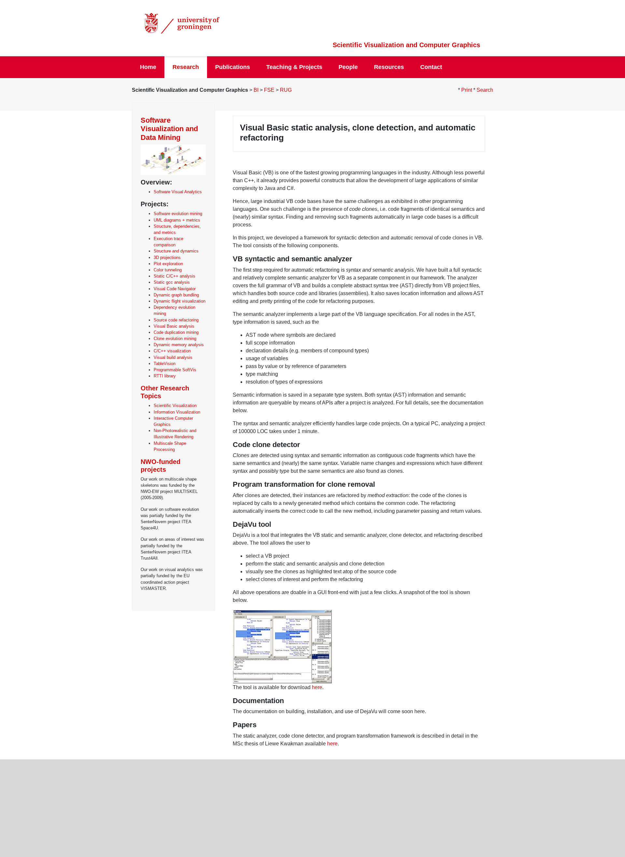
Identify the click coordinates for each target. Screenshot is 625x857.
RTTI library (165, 376)
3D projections (167, 257)
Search (485, 90)
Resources (389, 67)
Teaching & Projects (294, 67)
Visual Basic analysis (174, 326)
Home (148, 67)
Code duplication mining (176, 332)
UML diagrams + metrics (177, 220)
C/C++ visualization (172, 350)
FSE (269, 90)
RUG (286, 90)
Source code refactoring (176, 320)
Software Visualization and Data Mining (169, 129)
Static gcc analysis (172, 282)
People (348, 67)
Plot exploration (168, 263)
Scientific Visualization (175, 405)
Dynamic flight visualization (179, 301)
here (317, 687)
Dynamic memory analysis (179, 344)
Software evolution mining (178, 213)
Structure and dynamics (176, 251)
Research (186, 67)
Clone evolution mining (175, 338)
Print (466, 90)
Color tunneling (168, 269)
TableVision (164, 363)
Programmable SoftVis (175, 369)
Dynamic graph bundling (176, 294)
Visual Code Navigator (175, 288)
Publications (232, 67)
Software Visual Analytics (178, 191)
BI (256, 90)
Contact (431, 67)
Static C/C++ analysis (174, 276)
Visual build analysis (173, 357)
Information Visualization (177, 412)
